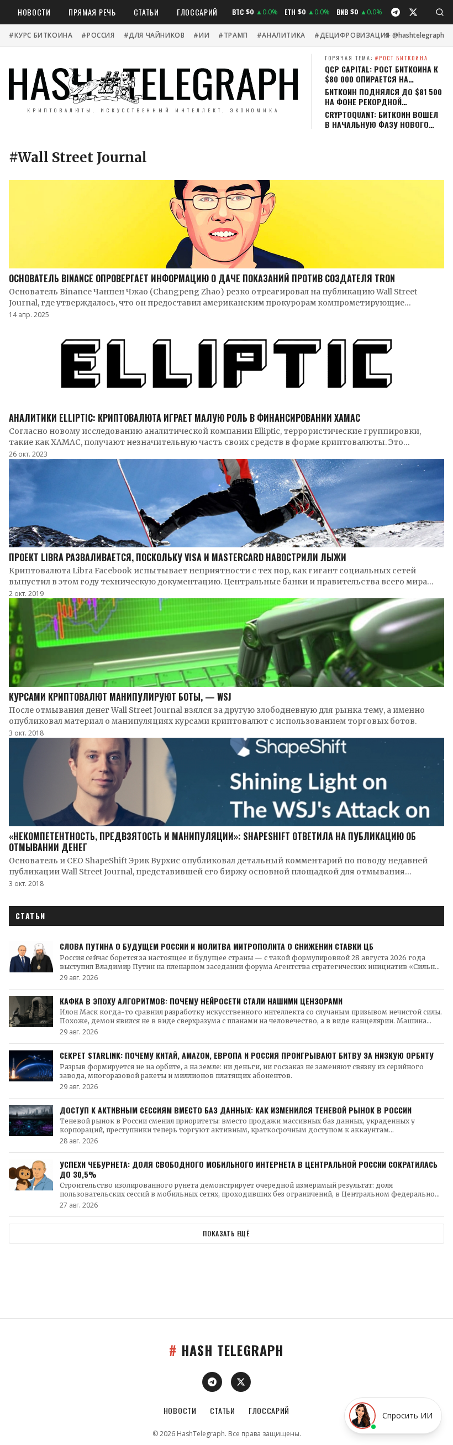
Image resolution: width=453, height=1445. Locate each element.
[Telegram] (395, 12)
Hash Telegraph (226, 1350)
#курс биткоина (40, 35)
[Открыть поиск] (439, 12)
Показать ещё (226, 1233)
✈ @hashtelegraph (414, 35)
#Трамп (233, 35)
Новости (34, 12)
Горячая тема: (376, 58)
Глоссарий (197, 12)
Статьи (146, 12)
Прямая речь (92, 12)
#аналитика (281, 35)
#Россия (97, 35)
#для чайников (154, 35)
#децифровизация (352, 35)
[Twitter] (413, 12)
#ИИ (201, 35)
